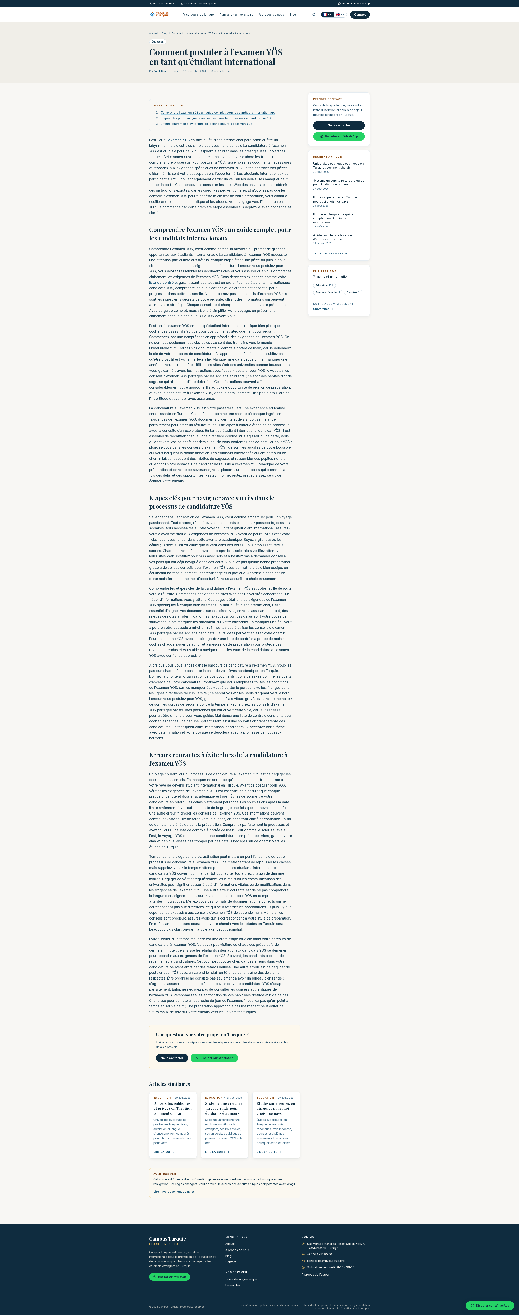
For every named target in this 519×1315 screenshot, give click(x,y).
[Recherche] (314, 14)
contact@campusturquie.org (201, 3)
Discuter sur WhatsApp (356, 3)
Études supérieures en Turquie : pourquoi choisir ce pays (276, 1108)
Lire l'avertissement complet (173, 1191)
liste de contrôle (163, 283)
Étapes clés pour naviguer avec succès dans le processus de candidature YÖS (217, 118)
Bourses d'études (328, 292)
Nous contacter (172, 1058)
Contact (360, 14)
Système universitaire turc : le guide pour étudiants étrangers (223, 1108)
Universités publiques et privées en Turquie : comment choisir (172, 1108)
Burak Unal (160, 71)
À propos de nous (271, 14)
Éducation (158, 41)
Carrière (353, 292)
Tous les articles (328, 253)
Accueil (153, 33)
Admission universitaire (236, 14)
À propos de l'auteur (315, 1274)
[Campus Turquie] (159, 14)
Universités (321, 309)
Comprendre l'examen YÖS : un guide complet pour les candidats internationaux (218, 112)
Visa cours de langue (198, 14)
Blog (293, 14)
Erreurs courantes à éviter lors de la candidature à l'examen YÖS (206, 123)
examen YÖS (179, 140)
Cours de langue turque (241, 1279)
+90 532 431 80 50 (164, 3)
